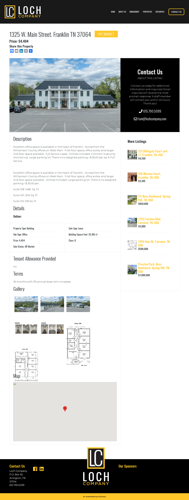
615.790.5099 (151, 111)
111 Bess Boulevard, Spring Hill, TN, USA (154, 198)
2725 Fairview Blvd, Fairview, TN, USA (149, 221)
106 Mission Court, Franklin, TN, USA (149, 175)
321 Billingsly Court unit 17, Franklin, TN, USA (153, 153)
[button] (65, 409)
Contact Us (176, 11)
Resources (160, 11)
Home (113, 11)
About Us (122, 11)
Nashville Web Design (91, 497)
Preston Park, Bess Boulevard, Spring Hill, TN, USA (154, 268)
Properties (147, 11)
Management (134, 11)
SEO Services (102, 497)
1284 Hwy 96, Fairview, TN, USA (154, 243)
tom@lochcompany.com (151, 118)
